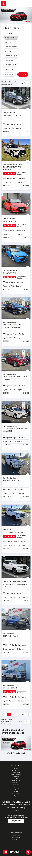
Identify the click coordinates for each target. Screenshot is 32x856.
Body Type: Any (11, 47)
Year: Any (9, 51)
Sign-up (16, 796)
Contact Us (16, 810)
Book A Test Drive (16, 774)
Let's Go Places (16, 770)
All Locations (10, 60)
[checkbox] (27, 109)
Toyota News (16, 772)
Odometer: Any (11, 56)
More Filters (10, 69)
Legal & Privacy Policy (16, 832)
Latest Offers (16, 780)
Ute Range (16, 790)
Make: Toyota (11, 38)
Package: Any (10, 65)
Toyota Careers (16, 840)
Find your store (16, 820)
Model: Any (10, 42)
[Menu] (29, 3)
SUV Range (16, 788)
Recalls (16, 778)
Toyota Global (16, 837)
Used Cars (16, 784)
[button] (28, 852)
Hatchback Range (16, 792)
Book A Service (16, 782)
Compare (16, 776)
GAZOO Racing (16, 835)
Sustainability (16, 794)
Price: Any (9, 33)
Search (22, 74)
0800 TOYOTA (16, 808)
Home (16, 768)
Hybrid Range (16, 786)
